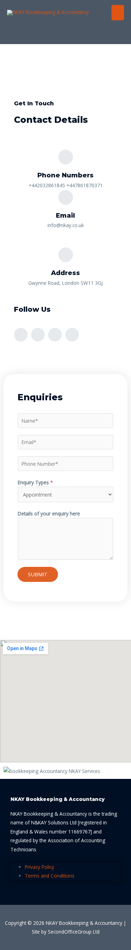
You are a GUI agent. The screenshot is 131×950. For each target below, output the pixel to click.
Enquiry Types (35, 482)
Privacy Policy (39, 867)
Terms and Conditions (49, 875)
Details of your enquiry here (49, 513)
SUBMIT (38, 574)
